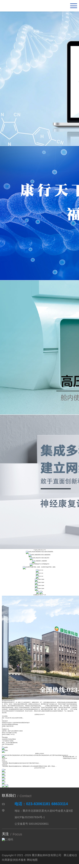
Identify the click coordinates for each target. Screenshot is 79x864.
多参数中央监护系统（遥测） (48, 567)
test (42, 570)
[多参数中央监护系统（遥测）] (32, 567)
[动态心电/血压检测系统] (33, 551)
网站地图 (32, 859)
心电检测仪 (44, 560)
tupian (42, 579)
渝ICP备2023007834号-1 (30, 817)
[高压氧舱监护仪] (35, 563)
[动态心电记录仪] (35, 557)
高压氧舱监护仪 (45, 563)
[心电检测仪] (36, 560)
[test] (38, 570)
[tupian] (38, 579)
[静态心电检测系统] (35, 554)
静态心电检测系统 (45, 554)
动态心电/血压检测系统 (47, 551)
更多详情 (4, 712)
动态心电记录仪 (45, 557)
